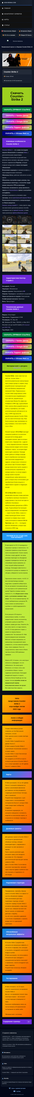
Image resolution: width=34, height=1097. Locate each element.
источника (19, 1014)
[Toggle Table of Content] (28, 1021)
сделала (11, 736)
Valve (25, 152)
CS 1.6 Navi (19, 432)
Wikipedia (17, 368)
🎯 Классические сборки (9, 31)
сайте (10, 738)
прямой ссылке (18, 210)
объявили (13, 986)
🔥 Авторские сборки (25, 31)
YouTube (18, 1091)
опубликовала (16, 1004)
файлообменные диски (20, 213)
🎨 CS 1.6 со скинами (9, 35)
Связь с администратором (18, 1088)
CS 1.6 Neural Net (10, 493)
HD (24, 291)
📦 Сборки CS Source (25, 35)
